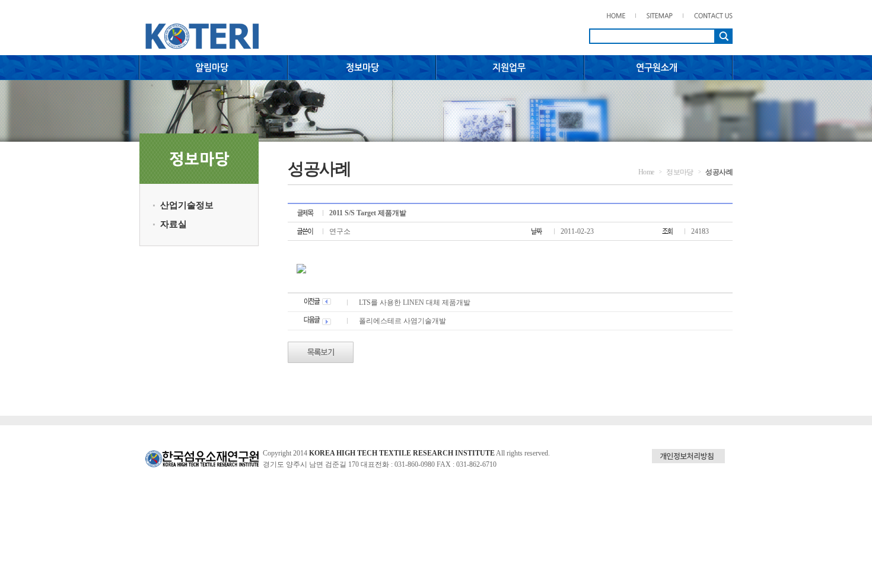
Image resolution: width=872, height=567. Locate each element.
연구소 (340, 231)
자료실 (173, 224)
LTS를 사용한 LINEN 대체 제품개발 (414, 302)
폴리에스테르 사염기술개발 (402, 321)
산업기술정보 (187, 205)
